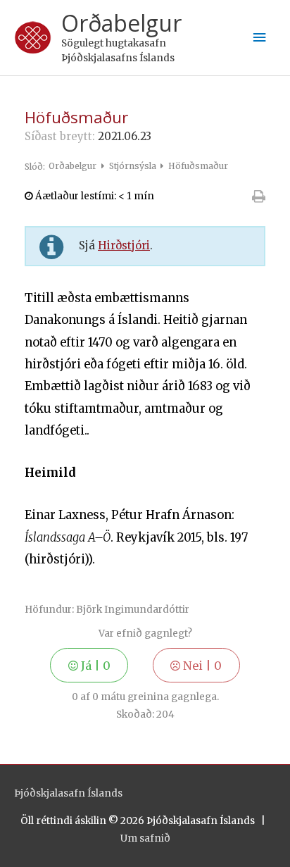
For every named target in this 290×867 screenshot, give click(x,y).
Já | (94, 666)
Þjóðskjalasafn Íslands (68, 793)
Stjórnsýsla (133, 166)
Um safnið (145, 838)
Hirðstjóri (124, 245)
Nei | (201, 666)
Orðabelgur (121, 23)
